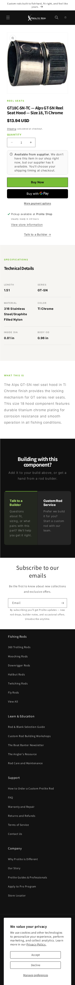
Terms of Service (18, 825)
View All (13, 701)
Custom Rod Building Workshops (29, 736)
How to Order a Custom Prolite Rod (31, 788)
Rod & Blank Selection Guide (26, 727)
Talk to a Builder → (37, 234)
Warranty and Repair (21, 807)
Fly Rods (13, 692)
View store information (27, 224)
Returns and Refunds (21, 816)
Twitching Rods (18, 683)
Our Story (14, 868)
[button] (8, 17)
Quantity (14, 134)
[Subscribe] (62, 603)
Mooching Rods (18, 656)
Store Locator (17, 895)
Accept (35, 955)
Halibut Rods (16, 674)
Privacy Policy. (36, 944)
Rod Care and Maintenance (25, 763)
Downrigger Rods (19, 665)
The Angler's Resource (22, 754)
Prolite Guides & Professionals (27, 877)
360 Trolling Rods (19, 647)
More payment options (37, 203)
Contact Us (15, 834)
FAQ (10, 797)
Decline (35, 965)
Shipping (11, 128)
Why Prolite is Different (23, 859)
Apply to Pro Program (22, 886)
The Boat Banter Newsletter (26, 745)
